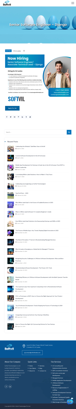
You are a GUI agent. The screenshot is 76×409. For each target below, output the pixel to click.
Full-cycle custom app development (58, 374)
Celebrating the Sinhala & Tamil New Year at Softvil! (30, 146)
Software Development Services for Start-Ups (61, 394)
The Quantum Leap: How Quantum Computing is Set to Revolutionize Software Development (38, 288)
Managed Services (57, 378)
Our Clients (32, 368)
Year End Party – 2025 (21, 193)
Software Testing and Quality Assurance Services (61, 398)
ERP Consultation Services (60, 370)
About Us (32, 371)
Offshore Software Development (57, 384)
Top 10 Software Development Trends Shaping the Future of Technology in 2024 (38, 305)
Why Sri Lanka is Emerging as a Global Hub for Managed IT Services (34, 249)
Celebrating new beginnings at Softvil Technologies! (30, 184)
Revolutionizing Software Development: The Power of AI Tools (33, 268)
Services (41, 366)
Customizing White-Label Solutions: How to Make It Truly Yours (33, 174)
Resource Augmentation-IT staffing (60, 389)
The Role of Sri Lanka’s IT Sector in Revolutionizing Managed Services (35, 240)
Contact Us (42, 371)
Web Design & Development (60, 402)
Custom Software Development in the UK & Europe (30, 155)
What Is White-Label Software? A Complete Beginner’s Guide (33, 212)
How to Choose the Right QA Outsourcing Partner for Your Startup (35, 324)
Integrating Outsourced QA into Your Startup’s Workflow (32, 315)
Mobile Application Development (61, 380)
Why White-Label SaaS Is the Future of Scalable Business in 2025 (34, 202)
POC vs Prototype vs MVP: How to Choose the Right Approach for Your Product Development (38, 297)
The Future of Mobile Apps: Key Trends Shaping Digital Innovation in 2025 (36, 230)
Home (31, 366)
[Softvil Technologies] (7, 3)
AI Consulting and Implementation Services (59, 367)
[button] (32, 352)
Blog (40, 368)
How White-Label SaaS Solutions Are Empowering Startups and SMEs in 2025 (37, 221)
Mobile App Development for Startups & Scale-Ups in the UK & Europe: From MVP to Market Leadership (40, 166)
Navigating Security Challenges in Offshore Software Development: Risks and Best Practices (39, 260)
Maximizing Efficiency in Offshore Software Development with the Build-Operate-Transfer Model (41, 278)
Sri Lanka (18, 51)
